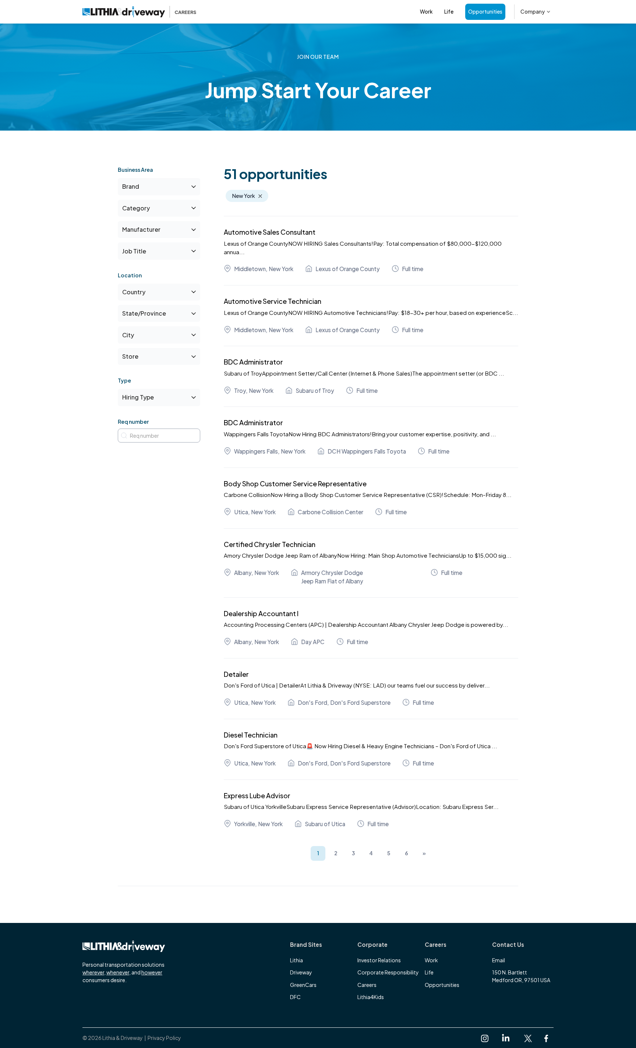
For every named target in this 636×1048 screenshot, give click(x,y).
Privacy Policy (164, 1037)
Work (426, 11)
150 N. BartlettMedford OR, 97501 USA (521, 976)
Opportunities (485, 11)
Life (448, 11)
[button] (535, 12)
